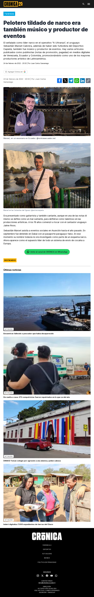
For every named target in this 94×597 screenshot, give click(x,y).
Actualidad (47, 554)
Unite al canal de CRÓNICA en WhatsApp (48, 252)
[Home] (47, 536)
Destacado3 (10, 260)
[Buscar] (83, 4)
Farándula (9, 14)
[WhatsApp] (56, 575)
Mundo (47, 558)
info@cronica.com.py (47, 583)
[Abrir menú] (88, 4)
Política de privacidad (47, 562)
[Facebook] (47, 575)
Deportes (47, 549)
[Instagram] (37, 575)
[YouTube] (51, 575)
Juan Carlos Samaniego (40, 63)
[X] (42, 575)
